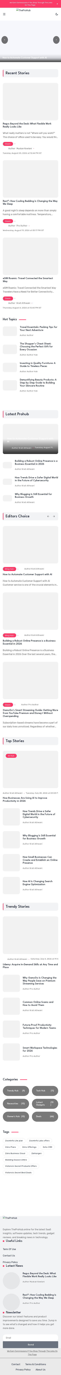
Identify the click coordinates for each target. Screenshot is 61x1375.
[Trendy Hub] (16, 1091)
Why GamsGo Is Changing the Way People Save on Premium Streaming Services (39, 981)
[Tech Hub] (45, 1091)
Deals (8, 144)
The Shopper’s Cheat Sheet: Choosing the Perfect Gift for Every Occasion (36, 347)
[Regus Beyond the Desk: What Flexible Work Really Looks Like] (30, 101)
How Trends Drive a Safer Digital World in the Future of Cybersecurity (39, 814)
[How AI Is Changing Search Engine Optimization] (11, 885)
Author (30, 335)
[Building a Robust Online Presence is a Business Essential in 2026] (7, 465)
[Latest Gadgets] (45, 1104)
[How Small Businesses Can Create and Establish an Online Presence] (11, 862)
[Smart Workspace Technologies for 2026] (11, 1052)
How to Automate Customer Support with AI (27, 574)
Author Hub (32, 355)
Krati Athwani (23, 303)
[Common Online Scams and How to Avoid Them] (11, 1006)
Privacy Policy (10, 1262)
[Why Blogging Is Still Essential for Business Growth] (7, 498)
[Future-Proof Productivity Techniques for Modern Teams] (11, 1029)
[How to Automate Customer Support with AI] (30, 544)
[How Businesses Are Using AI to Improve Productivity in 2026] (30, 769)
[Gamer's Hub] (16, 1117)
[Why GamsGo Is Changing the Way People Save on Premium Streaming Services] (11, 983)
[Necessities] (16, 1104)
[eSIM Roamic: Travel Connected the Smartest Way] (30, 256)
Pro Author (22, 226)
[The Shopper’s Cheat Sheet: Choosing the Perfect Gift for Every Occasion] (10, 349)
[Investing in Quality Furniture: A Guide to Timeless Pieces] (10, 367)
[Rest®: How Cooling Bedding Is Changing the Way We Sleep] (30, 179)
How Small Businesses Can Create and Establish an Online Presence (40, 860)
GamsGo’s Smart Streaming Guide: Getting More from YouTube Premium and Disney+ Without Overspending (30, 713)
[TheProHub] (30, 14)
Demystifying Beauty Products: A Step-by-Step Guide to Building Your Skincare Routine (38, 383)
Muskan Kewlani (24, 148)
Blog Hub (9, 569)
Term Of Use (9, 1249)
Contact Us (9, 1255)
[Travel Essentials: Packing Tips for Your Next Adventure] (10, 331)
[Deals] (45, 1117)
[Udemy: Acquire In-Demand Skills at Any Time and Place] (30, 935)
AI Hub (11, 756)
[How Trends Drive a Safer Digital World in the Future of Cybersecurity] (7, 482)
